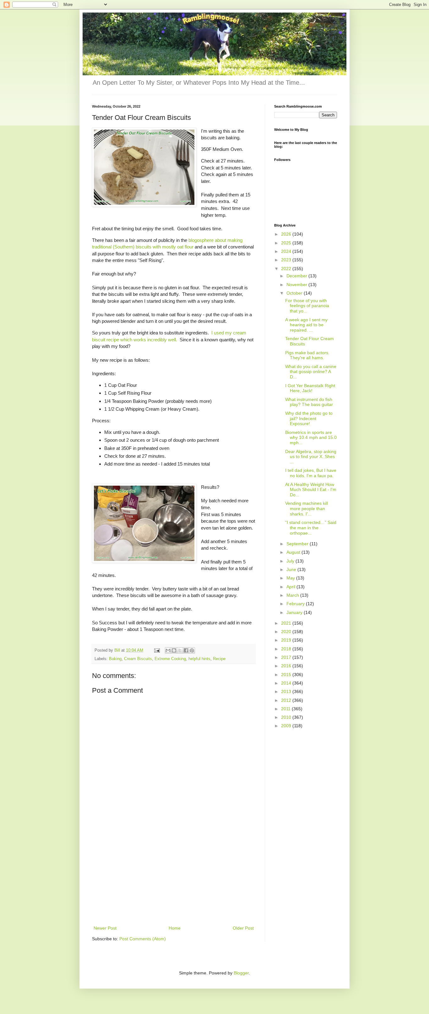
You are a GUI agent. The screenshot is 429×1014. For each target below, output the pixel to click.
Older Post (243, 928)
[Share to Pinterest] (192, 650)
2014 (286, 683)
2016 (286, 665)
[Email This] (168, 650)
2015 (286, 674)
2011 (286, 708)
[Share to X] (180, 650)
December (297, 275)
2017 (286, 657)
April (291, 586)
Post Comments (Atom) (142, 938)
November (297, 284)
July (291, 560)
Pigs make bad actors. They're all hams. (307, 355)
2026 (286, 234)
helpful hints (199, 659)
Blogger (241, 972)
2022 (286, 268)
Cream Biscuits (138, 659)
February (296, 603)
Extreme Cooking (170, 659)
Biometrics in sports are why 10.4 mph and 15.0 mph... (311, 438)
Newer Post (105, 928)
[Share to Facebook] (186, 650)
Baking (115, 659)
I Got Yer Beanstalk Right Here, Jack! (310, 388)
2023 (286, 259)
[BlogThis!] (174, 650)
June (291, 569)
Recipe (219, 659)
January (295, 612)
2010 (286, 717)
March (293, 595)
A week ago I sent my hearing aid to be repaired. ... (306, 325)
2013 (286, 691)
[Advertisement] (174, 877)
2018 (286, 648)
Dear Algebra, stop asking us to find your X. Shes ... (310, 457)
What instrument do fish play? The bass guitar (309, 402)
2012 (286, 700)
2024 (286, 251)
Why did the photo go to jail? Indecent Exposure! (309, 418)
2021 (286, 623)
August (293, 552)
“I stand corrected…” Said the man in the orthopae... (310, 528)
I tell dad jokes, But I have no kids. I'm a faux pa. (310, 473)
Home (175, 928)
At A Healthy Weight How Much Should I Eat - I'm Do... (310, 490)
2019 (286, 640)
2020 (286, 631)
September (298, 543)
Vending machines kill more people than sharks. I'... (306, 508)
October (295, 293)
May (291, 577)
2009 (286, 725)
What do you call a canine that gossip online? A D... (310, 372)
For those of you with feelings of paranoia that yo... (307, 306)
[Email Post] (156, 650)
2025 (286, 242)
